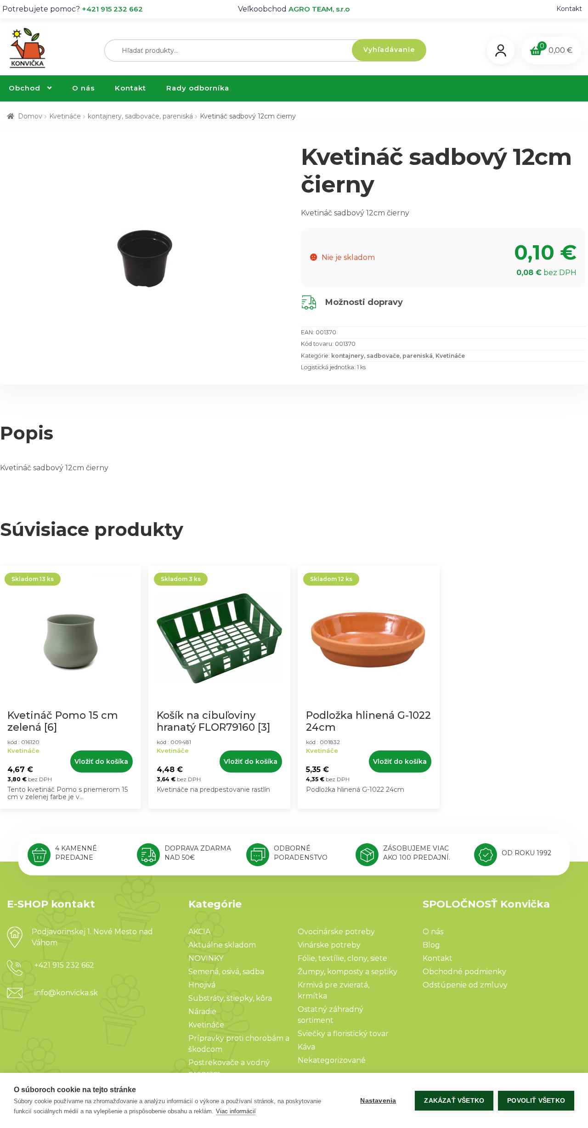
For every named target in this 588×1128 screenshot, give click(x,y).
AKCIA (199, 931)
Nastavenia (378, 1100)
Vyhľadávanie (389, 49)
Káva (306, 1047)
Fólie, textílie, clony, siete (342, 958)
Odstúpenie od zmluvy (465, 985)
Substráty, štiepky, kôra (230, 998)
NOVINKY (205, 958)
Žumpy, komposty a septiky (347, 971)
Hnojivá (201, 985)
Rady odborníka (197, 88)
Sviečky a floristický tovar (343, 1033)
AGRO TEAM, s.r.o (319, 9)
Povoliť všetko (536, 1100)
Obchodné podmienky (464, 971)
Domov (30, 116)
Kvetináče (65, 116)
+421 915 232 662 (112, 9)
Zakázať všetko (454, 1100)
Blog (431, 945)
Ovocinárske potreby (336, 931)
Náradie (202, 1011)
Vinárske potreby (329, 945)
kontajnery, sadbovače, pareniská (140, 116)
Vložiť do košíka (101, 761)
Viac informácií (236, 1111)
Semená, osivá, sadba (226, 971)
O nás (83, 88)
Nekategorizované (332, 1060)
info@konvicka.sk (66, 992)
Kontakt (569, 9)
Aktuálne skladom (222, 945)
